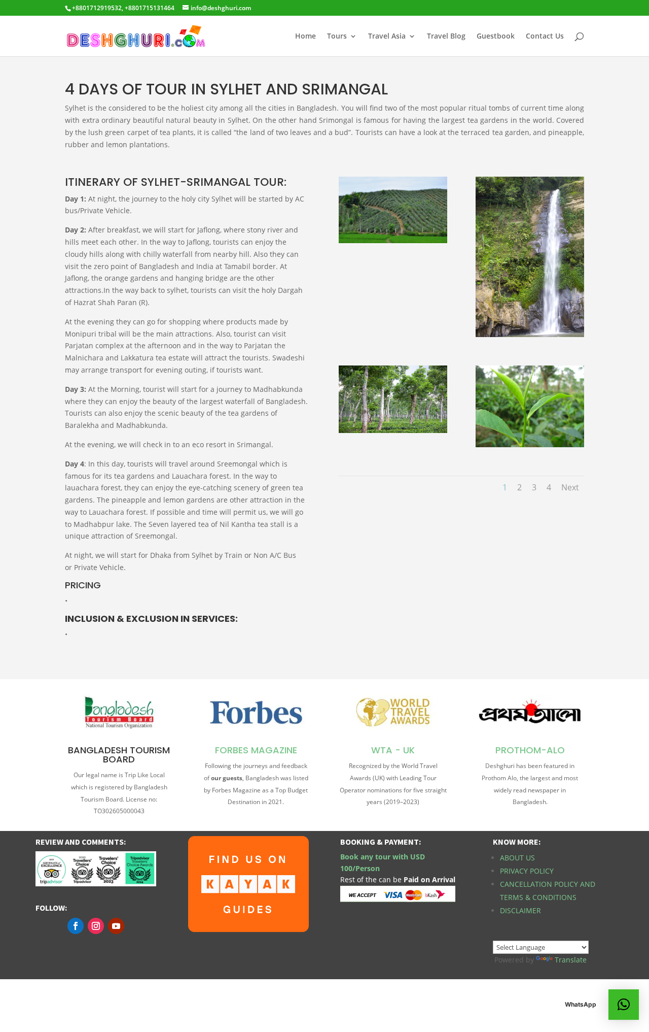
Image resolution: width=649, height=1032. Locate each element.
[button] (623, 1004)
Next (570, 487)
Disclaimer (520, 910)
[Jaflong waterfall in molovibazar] (530, 334)
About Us (517, 857)
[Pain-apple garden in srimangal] (393, 240)
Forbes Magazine (256, 750)
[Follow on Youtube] (116, 926)
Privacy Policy (527, 871)
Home (305, 36)
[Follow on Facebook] (75, 926)
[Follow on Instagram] (96, 926)
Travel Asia (387, 36)
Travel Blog (446, 36)
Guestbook (496, 36)
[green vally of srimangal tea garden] (393, 430)
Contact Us (545, 36)
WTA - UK (393, 750)
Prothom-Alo (530, 750)
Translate (571, 959)
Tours (337, 36)
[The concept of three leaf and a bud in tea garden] (530, 444)
